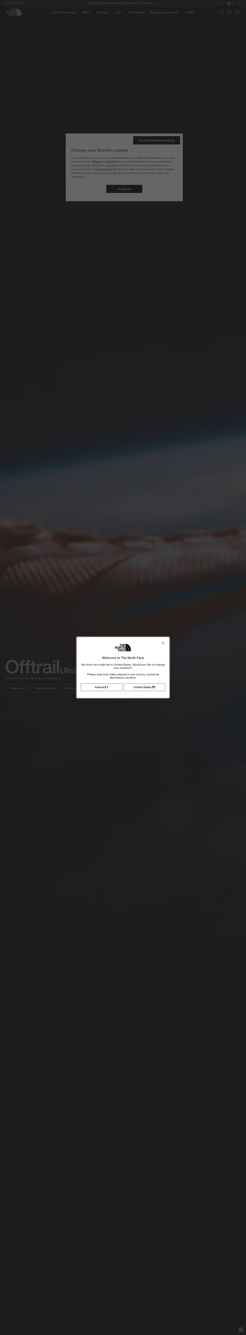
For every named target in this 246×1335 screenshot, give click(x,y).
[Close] (163, 643)
